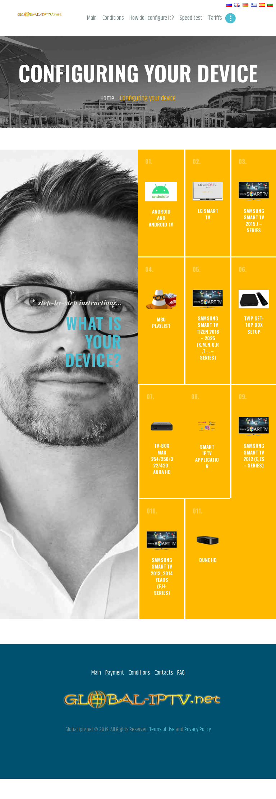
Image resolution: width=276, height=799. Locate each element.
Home (107, 99)
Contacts (164, 672)
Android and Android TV (161, 218)
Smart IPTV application (207, 456)
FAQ (181, 672)
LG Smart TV (208, 213)
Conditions (139, 672)
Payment (114, 672)
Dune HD (208, 560)
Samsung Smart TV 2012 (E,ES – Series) (253, 455)
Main (96, 672)
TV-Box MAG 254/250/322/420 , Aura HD (162, 458)
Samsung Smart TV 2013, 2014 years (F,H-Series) (162, 576)
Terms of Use (162, 729)
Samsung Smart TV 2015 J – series (254, 220)
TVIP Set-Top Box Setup (254, 325)
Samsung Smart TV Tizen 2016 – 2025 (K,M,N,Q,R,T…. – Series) (208, 338)
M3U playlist (161, 322)
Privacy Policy (197, 729)
